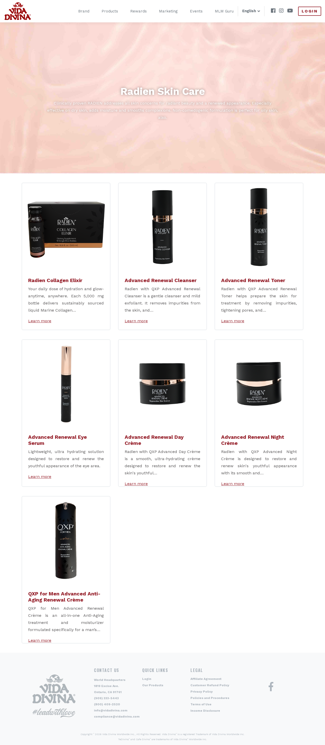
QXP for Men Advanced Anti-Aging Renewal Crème (64, 597)
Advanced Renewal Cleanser (161, 280)
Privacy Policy (201, 691)
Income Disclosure (205, 710)
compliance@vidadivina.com (117, 716)
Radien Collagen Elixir (55, 280)
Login (310, 11)
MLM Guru (224, 11)
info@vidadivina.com (110, 710)
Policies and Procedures (209, 698)
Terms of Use (201, 704)
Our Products (152, 685)
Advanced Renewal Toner (253, 280)
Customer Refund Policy (209, 685)
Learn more (39, 320)
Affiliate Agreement (205, 679)
